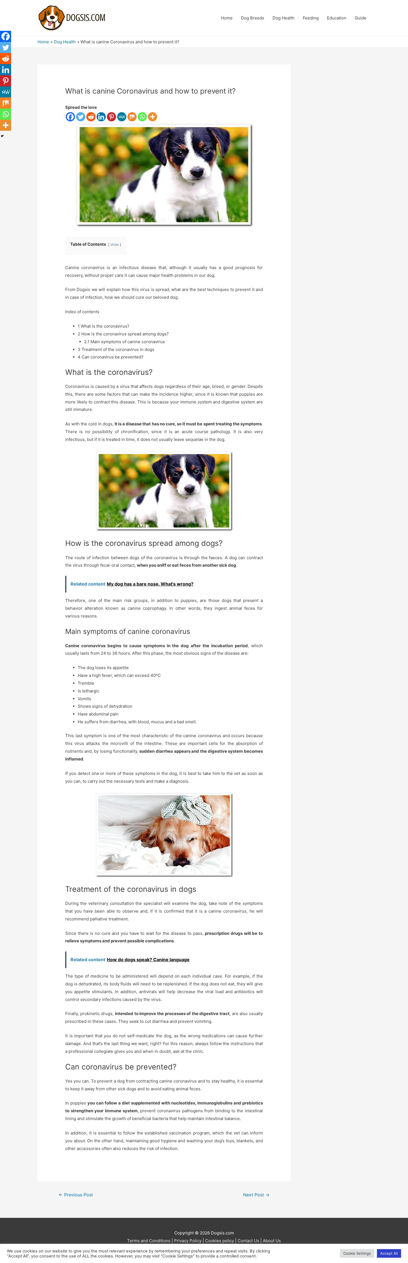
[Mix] (132, 116)
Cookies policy (219, 1240)
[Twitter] (80, 116)
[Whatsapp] (142, 116)
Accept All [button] (389, 1253)
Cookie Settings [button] (357, 1253)
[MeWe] (121, 116)
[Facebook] (70, 116)
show (114, 244)
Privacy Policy (188, 1240)
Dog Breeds (252, 18)
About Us (272, 1240)
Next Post (256, 1194)
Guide (360, 18)
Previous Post (76, 1194)
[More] (152, 116)
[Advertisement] (339, 147)
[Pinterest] (111, 116)
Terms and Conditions (148, 1240)
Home (227, 18)
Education (336, 18)
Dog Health (283, 18)
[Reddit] (90, 116)
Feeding (311, 18)
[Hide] (2, 136)
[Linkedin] (101, 116)
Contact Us (248, 1240)
